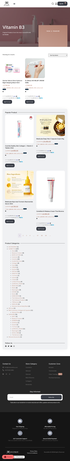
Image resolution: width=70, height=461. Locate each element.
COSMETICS (12, 249)
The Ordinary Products (18, 300)
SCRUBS (14, 292)
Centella (14, 259)
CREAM (14, 267)
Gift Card (11, 308)
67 (37, 235)
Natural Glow (16, 312)
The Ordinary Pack (17, 298)
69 (46, 235)
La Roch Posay (16, 281)
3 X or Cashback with (11, 88)
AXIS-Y (14, 316)
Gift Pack (14, 271)
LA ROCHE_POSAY (17, 283)
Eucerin (14, 324)
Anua (13, 251)
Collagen (14, 263)
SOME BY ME (15, 296)
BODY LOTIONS (16, 255)
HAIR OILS (15, 273)
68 (42, 235)
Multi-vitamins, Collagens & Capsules (19, 310)
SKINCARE (12, 314)
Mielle (14, 288)
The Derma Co (16, 335)
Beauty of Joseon (17, 253)
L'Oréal (14, 279)
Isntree (14, 277)
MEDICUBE (15, 286)
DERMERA (15, 320)
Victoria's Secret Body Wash (20, 306)
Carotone (15, 257)
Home (48, 31)
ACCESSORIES (13, 247)
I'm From (14, 275)
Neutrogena (15, 290)
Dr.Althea (14, 322)
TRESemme (15, 302)
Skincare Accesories (14, 337)
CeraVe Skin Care (17, 261)
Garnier (14, 269)
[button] (14, 3)
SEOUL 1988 (15, 333)
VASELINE (15, 304)
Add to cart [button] (7, 102)
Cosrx (13, 265)
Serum (14, 294)
